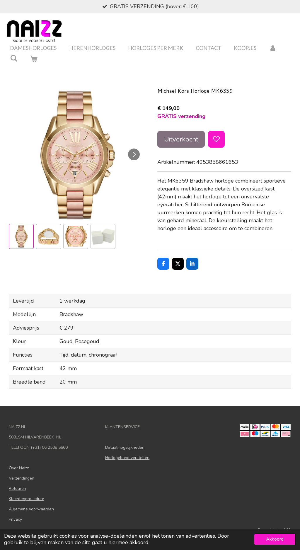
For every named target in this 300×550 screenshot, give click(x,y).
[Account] (272, 48)
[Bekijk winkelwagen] (33, 58)
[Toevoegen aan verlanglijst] (216, 139)
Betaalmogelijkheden (124, 447)
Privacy (15, 519)
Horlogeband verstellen (127, 457)
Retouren (17, 488)
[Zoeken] (13, 58)
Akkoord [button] (275, 539)
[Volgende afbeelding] (134, 154)
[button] (21, 236)
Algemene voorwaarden (31, 509)
